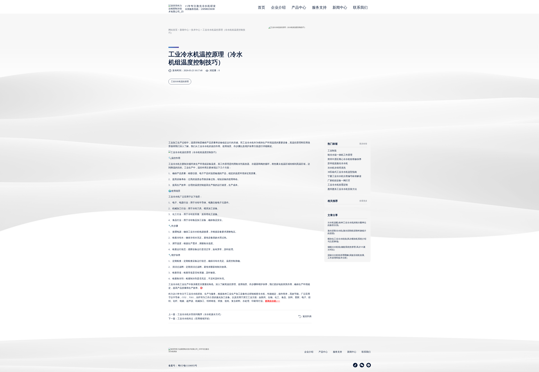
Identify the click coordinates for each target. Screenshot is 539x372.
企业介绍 (278, 7)
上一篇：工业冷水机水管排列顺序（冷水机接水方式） (195, 314)
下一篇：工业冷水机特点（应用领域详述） (189, 318)
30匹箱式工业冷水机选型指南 (342, 172)
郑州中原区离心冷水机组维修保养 (344, 159)
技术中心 (195, 30)
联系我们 (360, 7)
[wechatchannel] (368, 365)
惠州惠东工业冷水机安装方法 (342, 189)
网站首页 (172, 30)
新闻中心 (340, 7)
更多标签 (363, 144)
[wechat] (362, 365)
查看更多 (363, 201)
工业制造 (332, 150)
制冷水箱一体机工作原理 (340, 155)
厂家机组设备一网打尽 (339, 180)
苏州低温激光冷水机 (338, 163)
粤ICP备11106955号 (187, 365)
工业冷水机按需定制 (338, 185)
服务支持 (319, 7)
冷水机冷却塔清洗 (337, 168)
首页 (261, 7)
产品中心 (299, 7)
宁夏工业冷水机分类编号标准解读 (344, 176)
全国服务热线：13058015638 (200, 9)
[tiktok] (355, 365)
